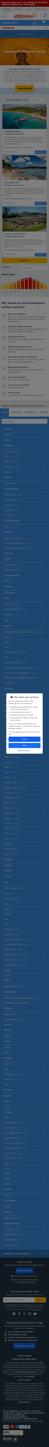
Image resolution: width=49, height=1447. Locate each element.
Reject (24, 745)
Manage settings (23, 750)
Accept (24, 739)
